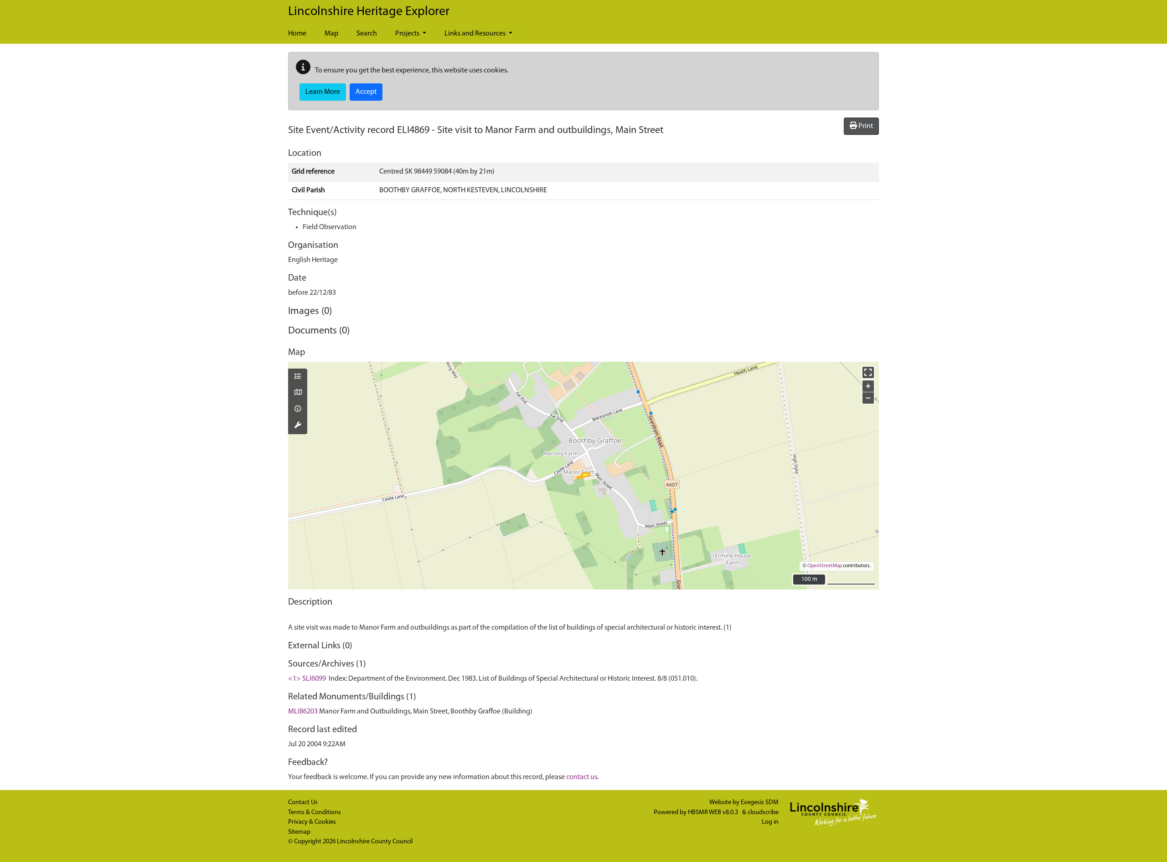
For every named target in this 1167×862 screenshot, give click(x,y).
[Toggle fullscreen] (868, 372)
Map (331, 33)
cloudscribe (763, 812)
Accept (366, 92)
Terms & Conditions (314, 812)
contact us (581, 777)
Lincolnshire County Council (375, 841)
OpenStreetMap (824, 566)
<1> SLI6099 (307, 678)
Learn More (322, 92)
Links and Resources (475, 33)
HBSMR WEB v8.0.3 (713, 812)
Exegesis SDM (760, 802)
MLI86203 (303, 711)
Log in (770, 822)
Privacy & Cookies (312, 822)
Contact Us (303, 802)
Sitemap (299, 832)
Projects (408, 33)
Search (366, 33)
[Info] (298, 409)
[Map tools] (298, 426)
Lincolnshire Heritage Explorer (368, 11)
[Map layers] (298, 377)
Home (297, 33)
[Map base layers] (298, 393)
